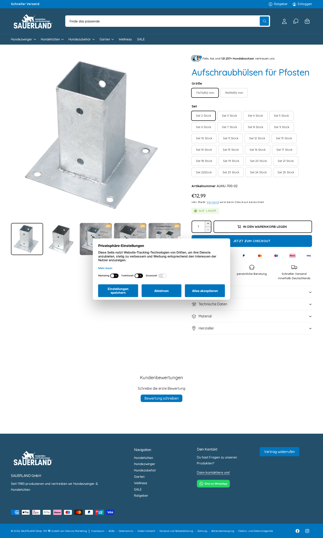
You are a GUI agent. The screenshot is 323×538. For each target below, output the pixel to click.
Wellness (140, 483)
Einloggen (305, 4)
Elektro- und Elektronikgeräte (255, 531)
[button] (307, 21)
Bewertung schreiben (161, 398)
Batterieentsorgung (222, 531)
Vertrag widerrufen (279, 451)
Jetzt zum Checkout (251, 241)
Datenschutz (126, 531)
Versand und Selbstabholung (176, 531)
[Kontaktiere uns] (295, 21)
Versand (213, 202)
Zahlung (202, 531)
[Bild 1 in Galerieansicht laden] (27, 239)
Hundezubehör (80, 39)
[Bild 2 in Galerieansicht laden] (61, 239)
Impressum (97, 531)
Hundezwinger (21, 39)
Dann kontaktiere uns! (213, 472)
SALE (138, 489)
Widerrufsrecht (146, 531)
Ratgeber (281, 4)
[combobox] (167, 21)
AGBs (111, 531)
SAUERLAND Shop (31, 531)
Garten (105, 39)
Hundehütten (50, 39)
